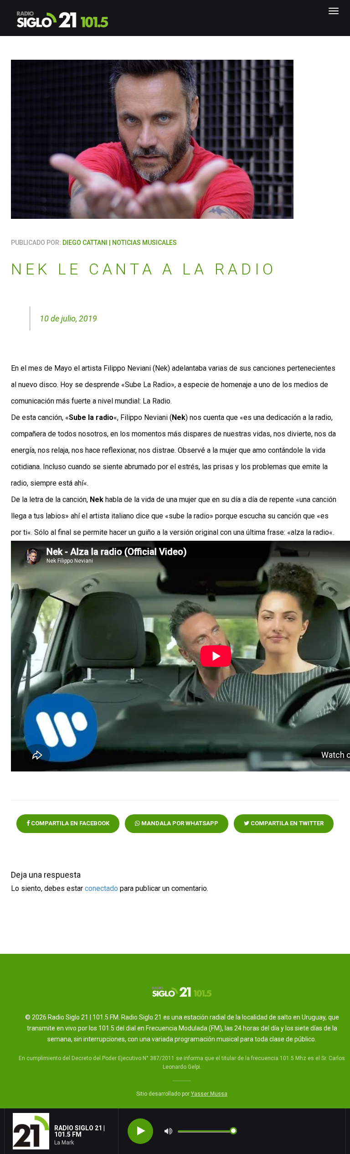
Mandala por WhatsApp (179, 823)
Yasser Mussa (209, 1094)
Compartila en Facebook (69, 823)
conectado (101, 888)
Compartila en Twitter (286, 823)
